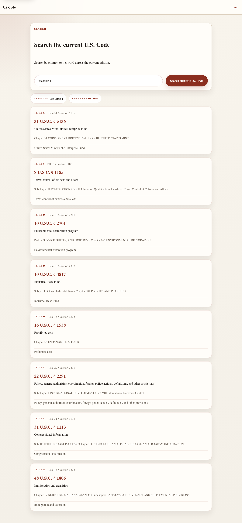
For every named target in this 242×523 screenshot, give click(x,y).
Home (234, 7)
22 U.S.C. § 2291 (50, 375)
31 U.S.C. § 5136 (50, 121)
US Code (9, 7)
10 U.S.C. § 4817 (50, 274)
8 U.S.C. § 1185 (49, 172)
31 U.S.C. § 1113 (50, 426)
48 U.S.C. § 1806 (50, 477)
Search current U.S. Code (186, 80)
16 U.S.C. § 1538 (50, 324)
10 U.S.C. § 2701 (50, 223)
